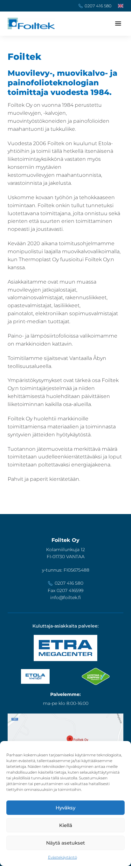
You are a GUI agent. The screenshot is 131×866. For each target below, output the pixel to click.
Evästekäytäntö (62, 857)
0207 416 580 (98, 5)
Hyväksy (65, 808)
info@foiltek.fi (65, 597)
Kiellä (65, 825)
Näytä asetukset (65, 843)
